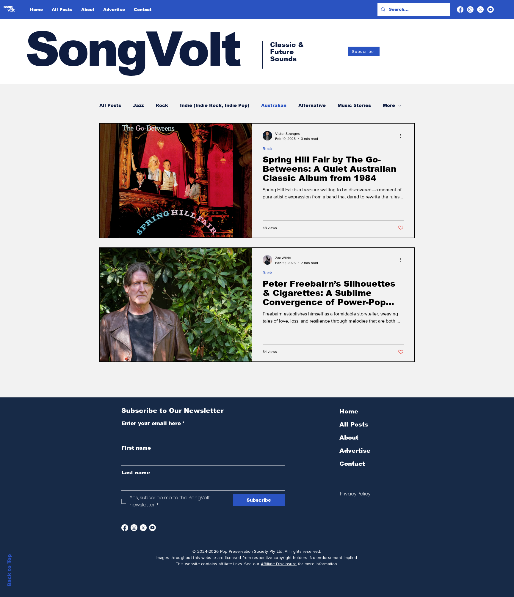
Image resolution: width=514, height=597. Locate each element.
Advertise (354, 450)
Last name (135, 473)
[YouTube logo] (490, 9)
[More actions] (402, 135)
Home (348, 411)
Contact (352, 463)
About (348, 437)
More (389, 105)
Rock (162, 105)
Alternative (312, 105)
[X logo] (480, 9)
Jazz (138, 105)
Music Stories (354, 105)
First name (136, 448)
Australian (273, 105)
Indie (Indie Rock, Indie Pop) (214, 105)
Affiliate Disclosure (279, 563)
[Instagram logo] (470, 9)
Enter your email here (153, 423)
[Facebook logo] (460, 9)
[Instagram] (134, 527)
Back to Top (9, 570)
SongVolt (132, 49)
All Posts (110, 105)
